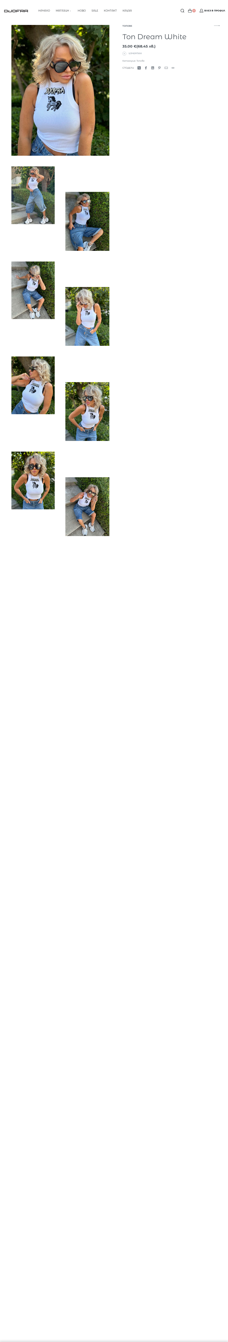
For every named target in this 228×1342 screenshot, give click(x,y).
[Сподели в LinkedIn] (152, 67)
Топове (127, 26)
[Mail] (166, 67)
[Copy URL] (173, 67)
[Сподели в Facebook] (145, 67)
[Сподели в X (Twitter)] (139, 67)
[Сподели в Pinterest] (159, 67)
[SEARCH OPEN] (182, 11)
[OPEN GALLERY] (60, 90)
